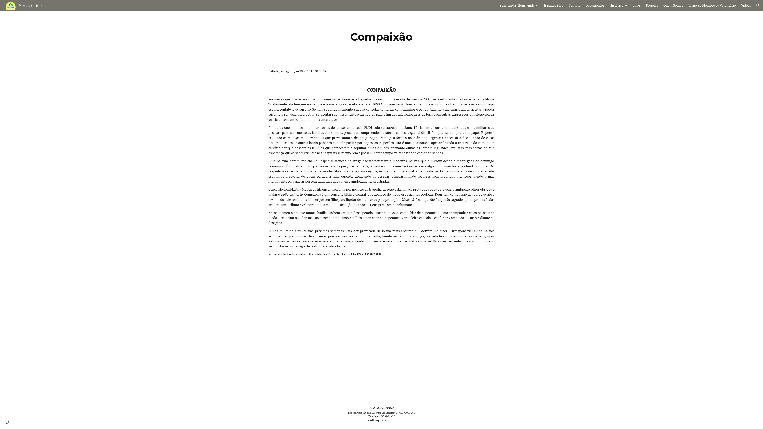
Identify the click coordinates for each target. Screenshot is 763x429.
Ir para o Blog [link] (554, 5)
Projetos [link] (652, 5)
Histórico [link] (616, 5)
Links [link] (637, 5)
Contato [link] (574, 5)
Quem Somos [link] (673, 5)
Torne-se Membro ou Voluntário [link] (712, 5)
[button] (758, 5)
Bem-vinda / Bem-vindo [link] (517, 5)
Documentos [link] (595, 5)
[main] (381, 37)
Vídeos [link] (746, 5)
